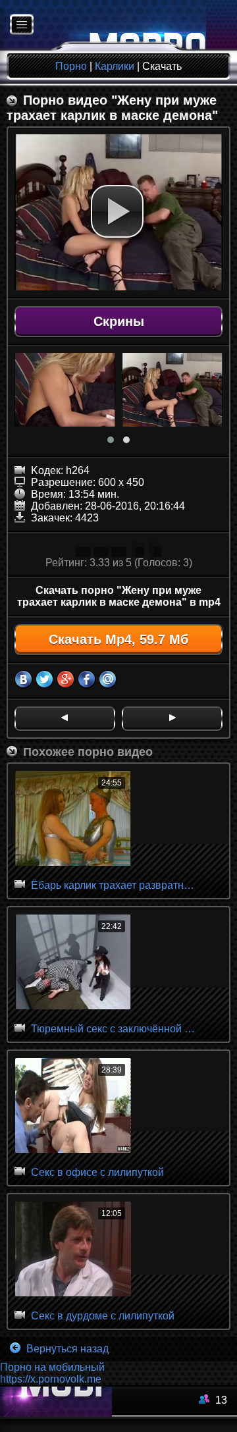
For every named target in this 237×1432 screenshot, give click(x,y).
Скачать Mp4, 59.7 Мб (118, 639)
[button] (117, 211)
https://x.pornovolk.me (50, 1379)
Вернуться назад (66, 1348)
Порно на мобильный (52, 1367)
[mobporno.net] (103, 25)
